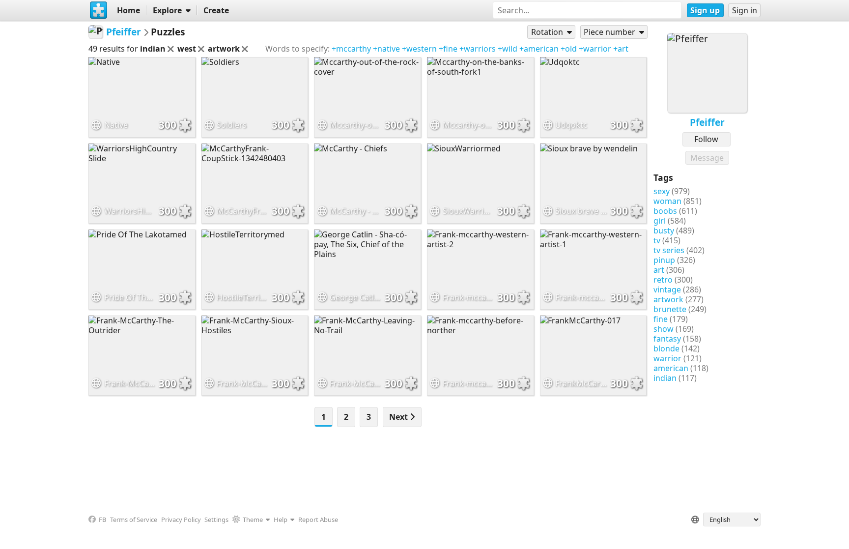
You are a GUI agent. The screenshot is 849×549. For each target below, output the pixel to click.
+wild (507, 48)
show (663, 328)
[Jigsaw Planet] (98, 10)
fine (660, 319)
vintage (667, 289)
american (670, 368)
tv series (668, 250)
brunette (669, 309)
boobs (665, 210)
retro (663, 279)
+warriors (477, 48)
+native (386, 48)
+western (419, 48)
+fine (448, 48)
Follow (706, 139)
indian (665, 378)
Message (707, 157)
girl (659, 220)
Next (399, 416)
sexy (661, 191)
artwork (668, 299)
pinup (664, 260)
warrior (667, 358)
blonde (666, 348)
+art (620, 48)
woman (667, 201)
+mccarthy (351, 48)
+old (569, 48)
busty (663, 230)
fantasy (667, 338)
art (658, 269)
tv (656, 240)
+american (539, 48)
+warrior (595, 48)
